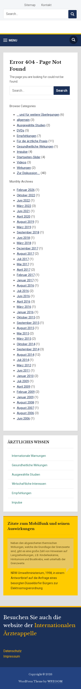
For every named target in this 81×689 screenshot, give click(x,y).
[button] (10, 40)
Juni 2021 (23, 211)
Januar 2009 (25, 397)
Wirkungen (24, 168)
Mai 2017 (23, 264)
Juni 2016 (23, 296)
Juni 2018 (23, 238)
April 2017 (23, 270)
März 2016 (24, 307)
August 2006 (25, 413)
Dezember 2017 (27, 248)
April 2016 (23, 301)
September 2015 (28, 323)
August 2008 (25, 402)
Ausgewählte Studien (26, 474)
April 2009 (23, 386)
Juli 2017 (23, 259)
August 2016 (25, 285)
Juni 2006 (23, 418)
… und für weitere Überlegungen (38, 115)
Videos (21, 162)
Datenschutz (12, 651)
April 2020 (23, 216)
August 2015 (25, 328)
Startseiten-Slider (28, 157)
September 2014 (28, 349)
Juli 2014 (23, 360)
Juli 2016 (23, 291)
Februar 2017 (26, 275)
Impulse (17, 502)
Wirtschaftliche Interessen (29, 483)
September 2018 (28, 232)
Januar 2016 (25, 312)
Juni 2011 (23, 370)
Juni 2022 (23, 200)
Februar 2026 (26, 190)
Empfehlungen (21, 493)
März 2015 (24, 339)
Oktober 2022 (26, 195)
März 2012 (24, 365)
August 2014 (25, 355)
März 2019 (24, 227)
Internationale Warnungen (29, 455)
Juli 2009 (23, 381)
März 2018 (24, 243)
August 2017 (25, 254)
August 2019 (25, 222)
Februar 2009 (26, 392)
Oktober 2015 (26, 317)
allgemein (23, 120)
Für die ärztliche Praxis (32, 141)
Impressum (11, 656)
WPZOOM (55, 681)
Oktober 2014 (26, 344)
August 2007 (25, 408)
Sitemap (30, 5)
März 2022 (24, 206)
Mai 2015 (23, 333)
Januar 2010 (25, 376)
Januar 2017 (25, 280)
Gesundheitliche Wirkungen (29, 465)
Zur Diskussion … (28, 173)
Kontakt (46, 5)
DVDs (20, 130)
